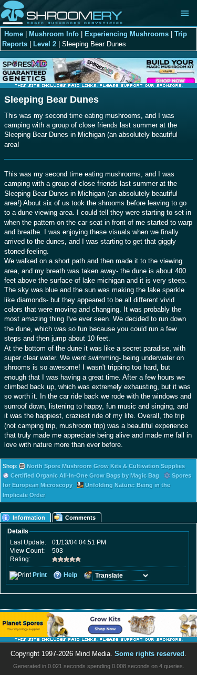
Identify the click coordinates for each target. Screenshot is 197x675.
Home (13, 34)
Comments (80, 517)
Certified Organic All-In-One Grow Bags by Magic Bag (85, 475)
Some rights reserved (149, 654)
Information (29, 517)
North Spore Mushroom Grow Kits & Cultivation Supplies (106, 466)
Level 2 (44, 44)
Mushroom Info (54, 34)
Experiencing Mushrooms (127, 34)
